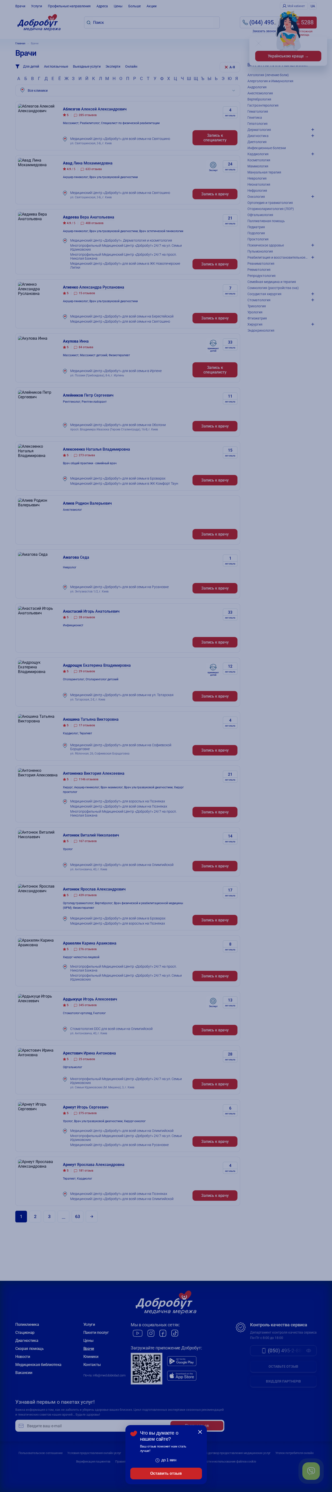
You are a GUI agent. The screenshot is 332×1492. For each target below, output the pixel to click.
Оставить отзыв (166, 1473)
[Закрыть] (200, 1432)
